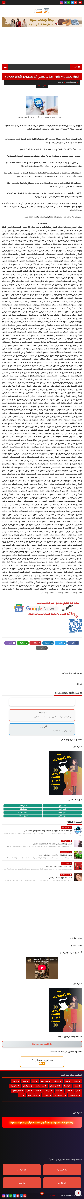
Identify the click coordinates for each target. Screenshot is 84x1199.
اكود (33, 1081)
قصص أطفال (17, 1090)
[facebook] (65, 2)
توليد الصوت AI (74, 31)
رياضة (68, 1090)
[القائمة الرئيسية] (5, 67)
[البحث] (3, 2)
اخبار (66, 1081)
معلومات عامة (33, 1095)
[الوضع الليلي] (78, 1193)
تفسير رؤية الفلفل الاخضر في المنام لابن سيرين (55, 855)
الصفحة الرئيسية (71, 82)
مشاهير (46, 1095)
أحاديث (76, 1081)
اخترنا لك (56, 1081)
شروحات (47, 1090)
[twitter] (72, 2)
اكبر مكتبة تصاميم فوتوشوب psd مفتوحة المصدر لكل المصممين (48, 830)
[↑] (42, 1193)
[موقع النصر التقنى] (42, 11)
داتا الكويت (62, 1183)
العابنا (76, 1085)
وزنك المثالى (23, 809)
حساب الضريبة (22, 812)
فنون (28, 1090)
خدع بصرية (14, 1085)
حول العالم (60, 82)
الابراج (24, 1081)
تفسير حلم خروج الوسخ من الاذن (60, 877)
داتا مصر (21, 1183)
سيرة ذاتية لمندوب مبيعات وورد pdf (59, 866)
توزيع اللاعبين (62, 812)
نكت (21, 1095)
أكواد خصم (44, 1081)
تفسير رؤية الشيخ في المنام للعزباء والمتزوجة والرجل (52, 843)
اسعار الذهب (23, 805)
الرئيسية (74, 66)
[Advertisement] (42, 47)
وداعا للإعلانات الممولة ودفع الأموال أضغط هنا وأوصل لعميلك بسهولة (41, 1122)
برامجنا (66, 1085)
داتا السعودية (62, 1170)
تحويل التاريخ (62, 815)
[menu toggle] (80, 2)
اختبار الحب (62, 809)
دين (77, 1090)
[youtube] (75, 2)
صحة (37, 1090)
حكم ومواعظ (40, 1085)
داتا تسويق (62, 805)
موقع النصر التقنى (51, 1195)
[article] (23, 661)
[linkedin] (21, 1195)
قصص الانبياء (74, 1095)
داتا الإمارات (22, 1170)
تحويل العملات (22, 815)
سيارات (58, 1090)
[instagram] (61, 2)
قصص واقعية (59, 1095)
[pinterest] (17, 1195)
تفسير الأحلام (54, 1085)
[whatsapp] (68, 2)
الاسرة (15, 1081)
